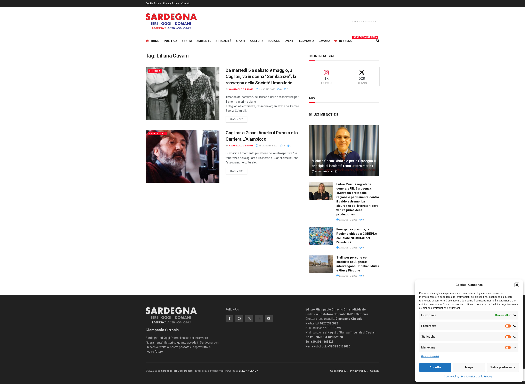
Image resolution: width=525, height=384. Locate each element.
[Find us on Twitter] (249, 318)
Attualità (223, 41)
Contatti (185, 3)
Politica (170, 41)
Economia (306, 41)
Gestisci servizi (430, 356)
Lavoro (324, 41)
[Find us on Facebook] (229, 318)
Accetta (435, 367)
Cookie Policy (451, 376)
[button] (517, 285)
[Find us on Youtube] (269, 318)
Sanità (187, 41)
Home (155, 41)
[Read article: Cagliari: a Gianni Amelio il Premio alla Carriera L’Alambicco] (182, 156)
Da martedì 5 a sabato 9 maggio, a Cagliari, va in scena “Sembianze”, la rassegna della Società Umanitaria (261, 77)
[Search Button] (377, 41)
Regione (274, 41)
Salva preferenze (503, 367)
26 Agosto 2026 (323, 171)
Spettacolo (157, 133)
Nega (469, 367)
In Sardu (345, 40)
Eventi (289, 41)
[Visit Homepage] (171, 21)
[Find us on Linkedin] (259, 318)
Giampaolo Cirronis (241, 89)
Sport (241, 41)
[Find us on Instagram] (239, 318)
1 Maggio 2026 (266, 89)
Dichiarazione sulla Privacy (476, 376)
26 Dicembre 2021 (268, 145)
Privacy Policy (171, 3)
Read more (238, 119)
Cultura (256, 41)
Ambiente (203, 41)
